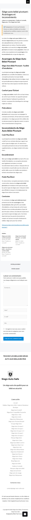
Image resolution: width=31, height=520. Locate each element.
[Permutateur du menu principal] (28, 2)
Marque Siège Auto (16, 438)
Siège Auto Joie (17, 447)
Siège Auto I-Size (16, 414)
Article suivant (16, 268)
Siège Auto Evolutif (16, 410)
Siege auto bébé (16, 463)
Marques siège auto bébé (17, 468)
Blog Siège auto (15, 461)
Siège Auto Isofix (16, 417)
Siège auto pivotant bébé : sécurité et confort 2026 (7, 249)
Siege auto (5, 22)
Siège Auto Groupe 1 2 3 (17, 431)
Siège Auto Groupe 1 (17, 428)
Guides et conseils (21, 20)
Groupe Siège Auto (16, 423)
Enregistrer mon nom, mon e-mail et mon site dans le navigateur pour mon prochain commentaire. (14, 331)
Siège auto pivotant (15, 470)
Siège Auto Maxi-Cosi (17, 445)
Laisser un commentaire (8, 20)
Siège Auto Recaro (17, 454)
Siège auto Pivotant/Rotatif (16, 421)
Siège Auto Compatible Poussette (16, 412)
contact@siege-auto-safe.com (15, 488)
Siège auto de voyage (15, 473)
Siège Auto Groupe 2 (17, 433)
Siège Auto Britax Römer (17, 449)
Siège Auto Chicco (17, 456)
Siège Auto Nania (17, 458)
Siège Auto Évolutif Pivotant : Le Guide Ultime (21, 237)
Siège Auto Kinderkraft (17, 452)
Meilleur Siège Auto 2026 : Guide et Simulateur (15, 405)
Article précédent (15, 264)
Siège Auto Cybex (17, 440)
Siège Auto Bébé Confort (17, 442)
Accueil (15, 403)
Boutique (15, 407)
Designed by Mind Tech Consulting (15, 514)
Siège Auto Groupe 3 (17, 435)
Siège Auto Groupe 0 (17, 426)
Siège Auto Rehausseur (16, 419)
